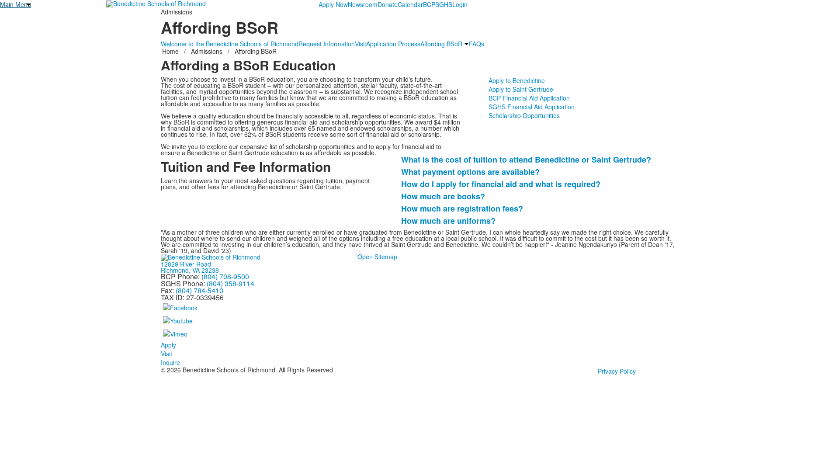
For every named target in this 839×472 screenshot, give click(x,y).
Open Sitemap (377, 256)
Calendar (410, 4)
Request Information (326, 43)
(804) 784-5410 (199, 290)
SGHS (443, 4)
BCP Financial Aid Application (529, 98)
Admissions (206, 51)
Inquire (170, 362)
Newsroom (363, 4)
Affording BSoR (441, 43)
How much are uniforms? (448, 220)
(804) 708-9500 (225, 276)
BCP (429, 4)
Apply (168, 344)
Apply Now (333, 4)
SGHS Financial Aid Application (532, 106)
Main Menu (15, 4)
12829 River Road (186, 264)
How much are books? (443, 196)
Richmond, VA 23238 (190, 270)
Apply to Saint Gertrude (521, 89)
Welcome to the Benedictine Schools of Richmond (229, 43)
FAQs (476, 43)
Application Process (393, 43)
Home (171, 51)
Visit (360, 43)
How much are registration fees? (462, 208)
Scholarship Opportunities (524, 115)
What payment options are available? (470, 171)
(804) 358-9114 (230, 283)
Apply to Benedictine (517, 80)
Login (460, 4)
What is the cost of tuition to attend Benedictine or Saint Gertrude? (526, 159)
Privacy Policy (617, 371)
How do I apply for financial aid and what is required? (500, 184)
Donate (388, 4)
